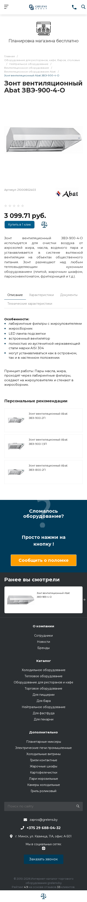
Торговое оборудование (43, 688)
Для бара (44, 701)
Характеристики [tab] (41, 295)
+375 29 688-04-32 (44, 828)
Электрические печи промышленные (43, 748)
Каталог (43, 661)
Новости (43, 642)
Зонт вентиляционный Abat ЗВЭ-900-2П (48, 416)
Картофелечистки (43, 772)
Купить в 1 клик (19, 224)
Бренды (43, 648)
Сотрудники (43, 635)
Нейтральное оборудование (43, 707)
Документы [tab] (68, 295)
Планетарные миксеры (43, 742)
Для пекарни (43, 719)
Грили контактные (43, 760)
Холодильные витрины (43, 754)
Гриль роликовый (43, 791)
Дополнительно (43, 732)
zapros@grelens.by (44, 820)
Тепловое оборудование (43, 676)
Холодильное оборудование (43, 670)
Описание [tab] (15, 295)
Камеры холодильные (43, 785)
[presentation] (84, 600)
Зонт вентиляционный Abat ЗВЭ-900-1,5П (48, 441)
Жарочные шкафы (43, 766)
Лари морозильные (43, 779)
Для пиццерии (43, 695)
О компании (43, 626)
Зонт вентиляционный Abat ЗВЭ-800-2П (48, 467)
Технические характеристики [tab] (29, 304)
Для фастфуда (43, 713)
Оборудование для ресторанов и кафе (43, 682)
